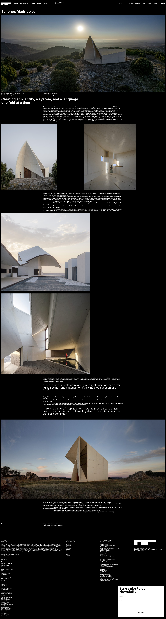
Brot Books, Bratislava (105, 574)
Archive (15, 3)
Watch (45, 3)
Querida (3, 567)
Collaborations (24, 3)
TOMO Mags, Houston (105, 549)
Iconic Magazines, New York (107, 553)
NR (2, 582)
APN (2, 570)
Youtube (68, 550)
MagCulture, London (105, 561)
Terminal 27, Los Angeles (106, 546)
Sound (149, 3)
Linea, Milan (103, 571)
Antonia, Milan (103, 570)
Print (144, 3)
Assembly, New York (105, 550)
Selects (39, 3)
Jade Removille (5, 555)
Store (155, 3)
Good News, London (105, 560)
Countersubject (5, 574)
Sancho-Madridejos (52, 93)
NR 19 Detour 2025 (70, 553)
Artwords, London (104, 558)
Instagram (68, 545)
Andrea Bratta (4, 559)
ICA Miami (102, 554)
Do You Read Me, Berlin (106, 568)
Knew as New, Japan (105, 580)
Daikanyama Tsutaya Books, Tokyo (109, 579)
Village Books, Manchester (107, 556)
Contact (68, 555)
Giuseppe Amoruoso (6, 563)
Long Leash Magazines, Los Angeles (109, 548)
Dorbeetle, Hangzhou (105, 575)
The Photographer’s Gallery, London (109, 564)
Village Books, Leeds (105, 555)
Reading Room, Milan (105, 573)
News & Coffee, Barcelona (107, 566)
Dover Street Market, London (107, 559)
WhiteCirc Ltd (4, 585)
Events (33, 3)
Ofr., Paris (102, 569)
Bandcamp (68, 544)
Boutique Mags (104, 544)
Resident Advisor (70, 546)
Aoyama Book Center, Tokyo (107, 578)
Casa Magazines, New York (107, 551)
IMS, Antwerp (103, 565)
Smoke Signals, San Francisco (107, 545)
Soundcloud (69, 548)
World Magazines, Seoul (106, 576)
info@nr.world (4, 589)
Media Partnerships (134, 3)
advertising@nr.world (6, 593)
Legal (135, 551)
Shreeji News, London (105, 563)
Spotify (68, 549)
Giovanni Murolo (5, 578)
